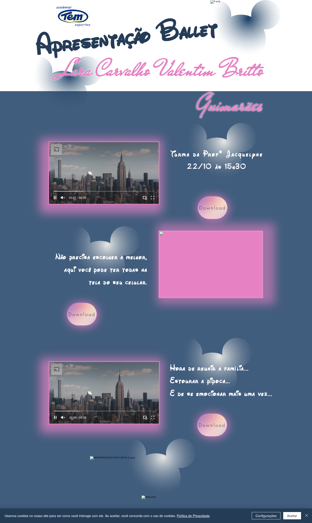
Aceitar (292, 515)
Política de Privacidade (193, 515)
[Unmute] (63, 198)
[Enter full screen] (153, 198)
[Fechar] (306, 515)
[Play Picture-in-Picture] (145, 198)
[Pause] (55, 198)
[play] (256, 234)
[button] (210, 264)
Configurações (266, 515)
